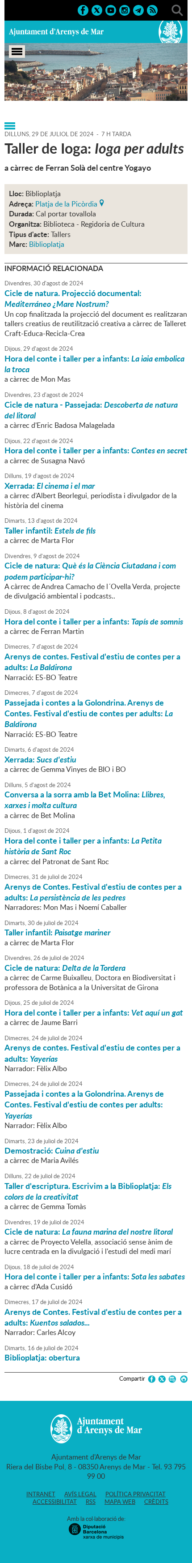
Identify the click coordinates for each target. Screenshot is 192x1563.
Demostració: (51, 1150)
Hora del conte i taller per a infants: (94, 364)
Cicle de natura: (90, 571)
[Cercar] (177, 9)
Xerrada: (49, 485)
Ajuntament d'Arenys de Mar (56, 31)
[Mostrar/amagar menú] (17, 51)
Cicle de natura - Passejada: (91, 410)
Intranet (40, 1494)
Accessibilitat (55, 1502)
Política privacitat (135, 1494)
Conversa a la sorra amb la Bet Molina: (84, 799)
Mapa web (119, 1502)
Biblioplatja (46, 244)
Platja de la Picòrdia (66, 203)
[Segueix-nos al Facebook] (83, 9)
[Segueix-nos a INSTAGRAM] (124, 9)
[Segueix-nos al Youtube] (111, 9)
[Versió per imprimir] (182, 1379)
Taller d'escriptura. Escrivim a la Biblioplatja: (87, 1191)
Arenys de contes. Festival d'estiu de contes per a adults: (92, 661)
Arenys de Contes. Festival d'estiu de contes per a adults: (93, 892)
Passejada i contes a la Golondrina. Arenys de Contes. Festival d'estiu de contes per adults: (88, 713)
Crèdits (156, 1502)
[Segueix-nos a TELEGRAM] (138, 9)
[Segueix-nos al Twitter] (97, 9)
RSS (91, 1502)
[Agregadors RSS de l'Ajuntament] (152, 9)
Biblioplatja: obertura (42, 1357)
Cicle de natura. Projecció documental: (73, 298)
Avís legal (80, 1494)
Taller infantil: (50, 530)
